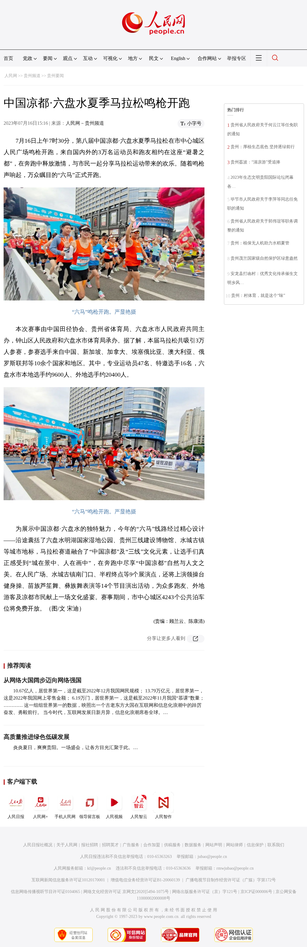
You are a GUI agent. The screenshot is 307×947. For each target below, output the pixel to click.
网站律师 (234, 845)
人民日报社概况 (37, 845)
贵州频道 (32, 75)
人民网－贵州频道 (85, 123)
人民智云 (138, 816)
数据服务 (193, 845)
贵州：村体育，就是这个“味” (258, 295)
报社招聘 (89, 845)
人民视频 (114, 816)
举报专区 (236, 58)
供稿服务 (172, 845)
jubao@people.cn (212, 856)
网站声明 (213, 845)
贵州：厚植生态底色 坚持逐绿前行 (263, 147)
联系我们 (275, 845)
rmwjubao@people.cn (235, 868)
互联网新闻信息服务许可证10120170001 (68, 880)
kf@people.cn (99, 868)
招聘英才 (110, 845)
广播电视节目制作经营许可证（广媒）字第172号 (231, 880)
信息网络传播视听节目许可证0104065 (45, 891)
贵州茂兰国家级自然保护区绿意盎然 (264, 258)
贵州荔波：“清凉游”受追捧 (255, 162)
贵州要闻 (55, 75)
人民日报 (15, 816)
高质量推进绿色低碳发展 (37, 736)
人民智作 (163, 816)
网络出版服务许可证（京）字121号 (204, 891)
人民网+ (40, 816)
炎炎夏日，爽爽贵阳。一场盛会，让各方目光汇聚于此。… (75, 747)
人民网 (10, 75)
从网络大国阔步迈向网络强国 (43, 680)
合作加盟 (151, 845)
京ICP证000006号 (256, 891)
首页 (8, 58)
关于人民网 (66, 845)
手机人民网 (65, 816)
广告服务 (131, 845)
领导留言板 (89, 816)
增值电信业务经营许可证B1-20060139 (145, 880)
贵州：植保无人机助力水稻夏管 (260, 243)
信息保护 (255, 845)
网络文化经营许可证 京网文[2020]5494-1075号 (126, 891)
